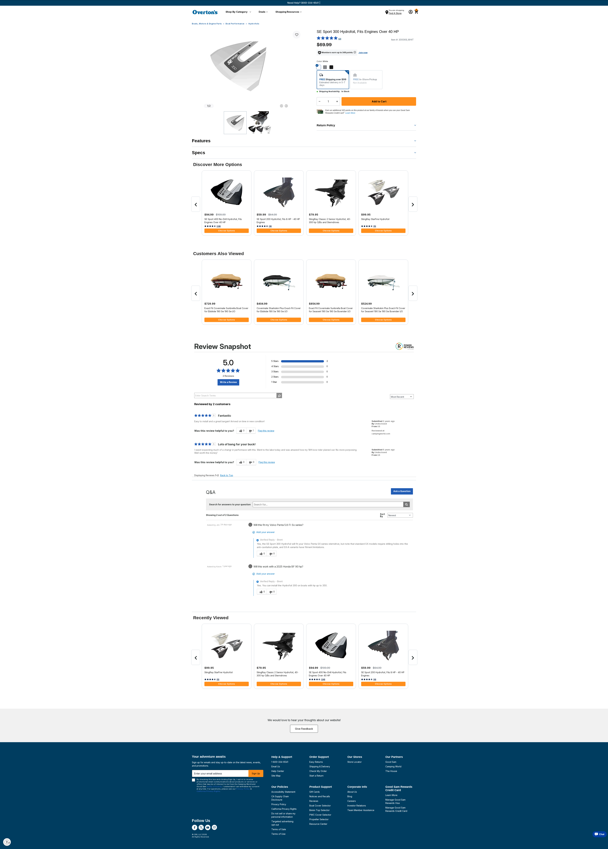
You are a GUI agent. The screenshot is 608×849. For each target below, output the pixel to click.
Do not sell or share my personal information (283, 815)
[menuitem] (238, 12)
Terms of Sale (278, 829)
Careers (351, 801)
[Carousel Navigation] (269, 106)
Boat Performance (235, 23)
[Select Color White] (320, 67)
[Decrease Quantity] (319, 101)
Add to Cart (378, 101)
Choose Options (226, 230)
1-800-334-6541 (279, 762)
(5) (374, 226)
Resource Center (318, 824)
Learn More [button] (350, 113)
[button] (238, 12)
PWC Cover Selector (320, 814)
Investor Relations (356, 805)
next (412, 204)
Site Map (276, 775)
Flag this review (266, 430)
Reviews (313, 801)
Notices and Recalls (319, 796)
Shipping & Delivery (319, 766)
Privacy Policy (278, 804)
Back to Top (226, 475)
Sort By (382, 515)
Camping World (393, 766)
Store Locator (354, 762)
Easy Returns (316, 762)
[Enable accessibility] (7, 842)
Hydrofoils (253, 23)
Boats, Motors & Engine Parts (207, 23)
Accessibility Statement (283, 791)
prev (195, 204)
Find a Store (395, 13)
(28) (219, 226)
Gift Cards (314, 791)
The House (391, 771)
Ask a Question (402, 491)
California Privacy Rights (284, 809)
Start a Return (316, 775)
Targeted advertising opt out (282, 823)
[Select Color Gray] (326, 67)
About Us (352, 791)
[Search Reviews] (279, 395)
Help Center (277, 771)
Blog (349, 796)
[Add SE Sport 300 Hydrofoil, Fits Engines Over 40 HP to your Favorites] (297, 35)
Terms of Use (278, 834)
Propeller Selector (319, 819)
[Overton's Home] (205, 12)
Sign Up (256, 773)
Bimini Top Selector (319, 810)
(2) (339, 39)
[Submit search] (406, 504)
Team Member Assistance (360, 810)
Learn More (391, 795)
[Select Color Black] (332, 67)
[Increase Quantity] (338, 101)
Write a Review (228, 382)
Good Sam (390, 762)
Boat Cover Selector (320, 805)
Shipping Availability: (329, 91)
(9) (270, 226)
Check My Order (318, 771)
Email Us (275, 766)
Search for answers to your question (230, 504)
